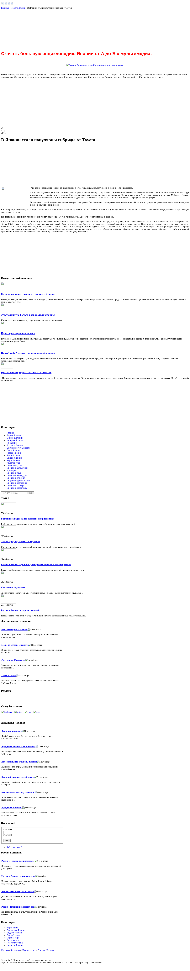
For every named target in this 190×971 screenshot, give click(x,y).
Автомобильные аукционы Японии (19, 762)
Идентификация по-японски (18, 333)
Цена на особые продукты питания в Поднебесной (26, 372)
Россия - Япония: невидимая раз (17, 907)
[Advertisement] (84, 28)
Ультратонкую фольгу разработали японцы (28, 314)
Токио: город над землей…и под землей (20, 541)
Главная (5, 8)
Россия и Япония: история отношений (20, 610)
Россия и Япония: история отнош (18, 876)
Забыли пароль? (14, 847)
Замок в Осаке (8, 675)
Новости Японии (18, 8)
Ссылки (51, 950)
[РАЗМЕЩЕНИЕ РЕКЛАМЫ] (11, 4)
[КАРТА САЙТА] (5, 4)
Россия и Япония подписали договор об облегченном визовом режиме (36, 564)
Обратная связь (28, 950)
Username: (8, 829)
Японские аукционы (11, 731)
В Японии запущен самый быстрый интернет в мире (27, 519)
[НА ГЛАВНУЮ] (2, 4)
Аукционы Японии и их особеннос (18, 746)
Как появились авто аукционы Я (18, 792)
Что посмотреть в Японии (14, 629)
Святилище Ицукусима (13, 587)
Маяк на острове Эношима (15, 645)
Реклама (41, 950)
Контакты (15, 950)
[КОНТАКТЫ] (8, 4)
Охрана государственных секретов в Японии (28, 294)
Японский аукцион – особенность (17, 777)
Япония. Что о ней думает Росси (17, 891)
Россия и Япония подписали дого (17, 861)
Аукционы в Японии (11, 807)
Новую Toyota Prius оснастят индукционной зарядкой (28, 353)
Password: (7, 835)
